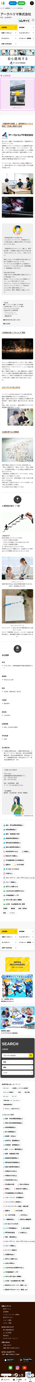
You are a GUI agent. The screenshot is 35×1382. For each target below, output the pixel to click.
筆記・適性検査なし (11, 1237)
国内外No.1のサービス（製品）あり (16, 1285)
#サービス (6, 1088)
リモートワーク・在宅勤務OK (14, 1197)
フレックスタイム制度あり (13, 1202)
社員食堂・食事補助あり (12, 1145)
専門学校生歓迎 (10, 1232)
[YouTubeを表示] (24, 1367)
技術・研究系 (22, 908)
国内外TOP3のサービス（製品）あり (16, 1289)
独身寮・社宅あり (10, 1136)
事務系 (13, 908)
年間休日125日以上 (11, 1175)
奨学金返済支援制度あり (13, 843)
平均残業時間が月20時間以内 (15, 860)
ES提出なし (9, 873)
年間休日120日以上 (11, 1171)
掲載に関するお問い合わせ (11, 1348)
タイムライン (5, 38)
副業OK (8, 864)
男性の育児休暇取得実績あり (14, 1123)
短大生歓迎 (26, 1228)
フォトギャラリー (24, 33)
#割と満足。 (27, 1092)
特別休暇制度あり (11, 829)
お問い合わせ (7, 1345)
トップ (2, 8)
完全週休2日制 (9, 1184)
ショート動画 (7, 1320)
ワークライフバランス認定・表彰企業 (16, 1206)
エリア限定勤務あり (11, 1228)
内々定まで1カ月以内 (12, 869)
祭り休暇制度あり (10, 1132)
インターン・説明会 (25, 38)
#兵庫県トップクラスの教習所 (20, 1088)
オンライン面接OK (11, 1250)
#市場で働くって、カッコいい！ (11, 1100)
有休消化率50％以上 (12, 851)
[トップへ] (32, 1375)
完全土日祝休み (24, 1184)
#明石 (19, 1092)
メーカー (12, 913)
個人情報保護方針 (8, 1330)
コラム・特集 (7, 1323)
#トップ (14, 1096)
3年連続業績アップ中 (12, 895)
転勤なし (27, 851)
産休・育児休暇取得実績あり (15, 825)
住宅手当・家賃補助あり (12, 1140)
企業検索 (7, 8)
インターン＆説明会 (18, 1379)
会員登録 (21, 3)
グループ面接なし (11, 882)
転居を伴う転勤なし (12, 856)
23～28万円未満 (10, 1215)
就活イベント (7, 1309)
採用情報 (21, 27)
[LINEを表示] (10, 1367)
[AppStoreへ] (9, 1360)
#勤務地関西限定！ (8, 1104)
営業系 (5, 908)
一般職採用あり (10, 1219)
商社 (4, 913)
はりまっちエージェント (10, 1338)
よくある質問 (7, 1333)
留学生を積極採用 (25, 1219)
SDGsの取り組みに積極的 (14, 899)
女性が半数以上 (10, 1263)
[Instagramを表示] (17, 1367)
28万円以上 (24, 1215)
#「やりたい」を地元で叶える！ (11, 1108)
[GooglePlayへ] (25, 1360)
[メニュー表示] (32, 3)
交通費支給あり (10, 1254)
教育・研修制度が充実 (12, 834)
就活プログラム (8, 1317)
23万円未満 (20, 864)
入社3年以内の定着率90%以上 (15, 891)
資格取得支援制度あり (12, 838)
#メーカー (6, 1096)
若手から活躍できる (12, 886)
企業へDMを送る (6, 44)
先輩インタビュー (6, 33)
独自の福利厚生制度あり (13, 847)
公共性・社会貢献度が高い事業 (15, 904)
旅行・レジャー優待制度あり (14, 1149)
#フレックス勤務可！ (8, 1092)
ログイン (13, 3)
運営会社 (6, 1335)
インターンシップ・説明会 (11, 1314)
